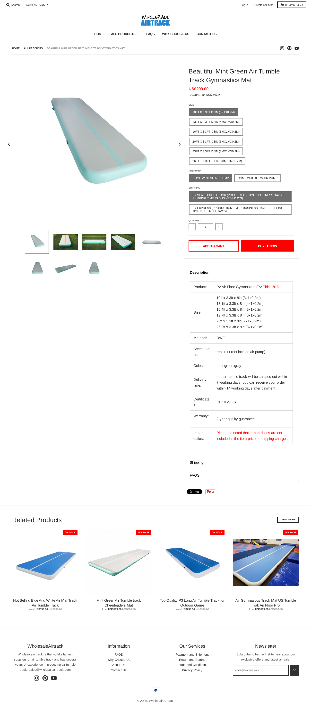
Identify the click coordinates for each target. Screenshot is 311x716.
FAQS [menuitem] (150, 34)
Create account (263, 4)
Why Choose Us (118, 660)
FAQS (118, 654)
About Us (118, 665)
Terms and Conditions (192, 665)
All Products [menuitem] (123, 34)
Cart (294, 4)
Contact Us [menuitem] (207, 34)
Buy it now (267, 246)
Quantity (195, 220)
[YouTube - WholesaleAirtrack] (296, 48)
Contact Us (119, 670)
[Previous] (9, 144)
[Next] (179, 144)
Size (191, 104)
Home (16, 48)
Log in (244, 4)
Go (294, 670)
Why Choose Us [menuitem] (175, 34)
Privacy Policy (192, 670)
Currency (31, 4)
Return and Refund (192, 660)
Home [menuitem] (99, 34)
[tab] (241, 272)
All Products (33, 48)
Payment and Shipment (192, 654)
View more (288, 519)
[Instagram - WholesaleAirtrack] (282, 48)
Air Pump (195, 170)
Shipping (194, 187)
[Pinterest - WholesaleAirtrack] (289, 48)
